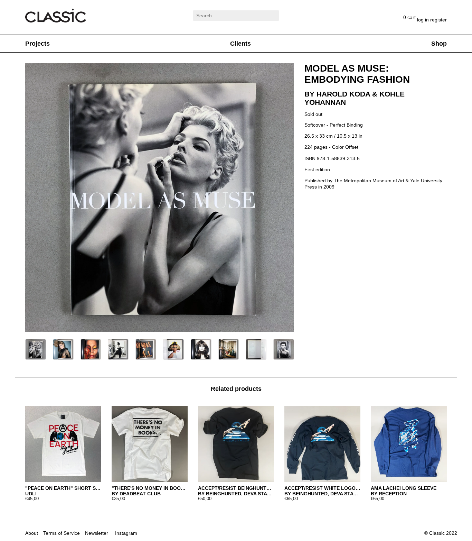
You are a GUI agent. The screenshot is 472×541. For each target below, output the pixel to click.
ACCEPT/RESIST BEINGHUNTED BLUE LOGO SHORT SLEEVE (236, 488)
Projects (37, 43)
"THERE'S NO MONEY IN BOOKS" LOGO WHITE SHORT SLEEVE (150, 488)
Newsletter (96, 533)
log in (423, 19)
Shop (439, 43)
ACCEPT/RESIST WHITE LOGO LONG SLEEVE (322, 488)
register (438, 19)
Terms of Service (61, 533)
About (31, 533)
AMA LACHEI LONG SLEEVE (403, 488)
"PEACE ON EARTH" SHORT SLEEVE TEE (63, 488)
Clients (240, 43)
